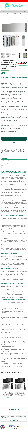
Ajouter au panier (15, 139)
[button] (3, 388)
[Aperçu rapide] (9, 391)
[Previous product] (26, 14)
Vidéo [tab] (2, 165)
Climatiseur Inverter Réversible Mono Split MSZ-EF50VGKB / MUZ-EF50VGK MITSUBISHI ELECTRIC (8, 394)
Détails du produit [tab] (6, 160)
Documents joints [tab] (6, 163)
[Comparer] (7, 391)
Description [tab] (4, 158)
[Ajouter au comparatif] (14, 142)
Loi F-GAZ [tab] (3, 167)
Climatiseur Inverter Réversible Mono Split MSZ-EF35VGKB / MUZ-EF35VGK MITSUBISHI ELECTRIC (20, 394)
